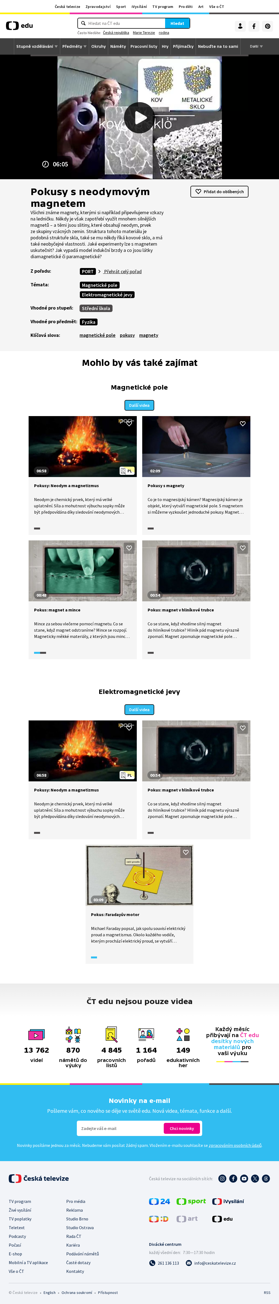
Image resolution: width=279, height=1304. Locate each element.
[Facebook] (253, 26)
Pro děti (186, 6)
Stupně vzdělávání (34, 46)
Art (201, 6)
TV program (162, 6)
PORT (88, 271)
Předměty (72, 46)
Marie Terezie (144, 32)
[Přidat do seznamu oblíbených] (129, 423)
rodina (164, 32)
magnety (148, 335)
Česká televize (67, 6)
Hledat (177, 23)
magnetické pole (98, 335)
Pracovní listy (144, 46)
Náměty (118, 46)
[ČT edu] (19, 27)
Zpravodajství (98, 6)
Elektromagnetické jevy (107, 295)
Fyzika (88, 322)
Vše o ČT (216, 6)
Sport (121, 6)
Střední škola (96, 308)
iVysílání (139, 6)
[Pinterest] (267, 26)
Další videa (139, 405)
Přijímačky (183, 46)
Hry (165, 46)
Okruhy (98, 46)
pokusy (127, 335)
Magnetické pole (99, 285)
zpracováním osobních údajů (235, 1145)
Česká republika (116, 32)
